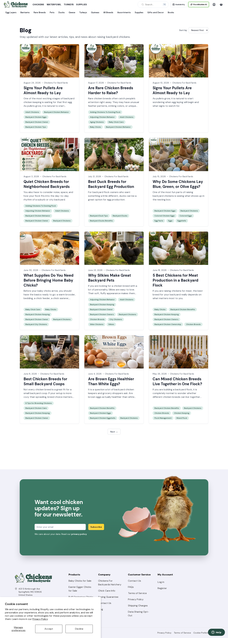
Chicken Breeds (97, 319)
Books (171, 12)
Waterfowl (54, 4)
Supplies (81, 4)
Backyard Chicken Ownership (167, 324)
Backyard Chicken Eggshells (102, 418)
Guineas (95, 12)
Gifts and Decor (155, 12)
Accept (49, 628)
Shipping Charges (138, 605)
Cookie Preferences (203, 632)
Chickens (38, 4)
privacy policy (79, 534)
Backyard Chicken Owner (36, 122)
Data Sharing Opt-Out (138, 613)
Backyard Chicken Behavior (56, 112)
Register (162, 588)
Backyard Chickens (62, 220)
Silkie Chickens (96, 324)
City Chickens (116, 319)
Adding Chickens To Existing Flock (105, 112)
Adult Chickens (32, 112)
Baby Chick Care (116, 122)
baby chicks (44, 290)
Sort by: (183, 30)
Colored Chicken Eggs (164, 216)
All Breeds (108, 12)
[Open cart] (221, 4)
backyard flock (183, 389)
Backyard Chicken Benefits (182, 309)
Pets (52, 12)
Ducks (61, 12)
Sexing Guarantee (108, 597)
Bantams (25, 12)
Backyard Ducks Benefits (101, 220)
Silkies (112, 289)
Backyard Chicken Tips (35, 127)
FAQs (131, 587)
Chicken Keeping (181, 413)
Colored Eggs (186, 216)
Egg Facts (158, 220)
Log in (161, 582)
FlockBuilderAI (200, 4)
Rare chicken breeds (99, 98)
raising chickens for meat (178, 290)
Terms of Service (137, 593)
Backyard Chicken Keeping (37, 314)
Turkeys (69, 4)
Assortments (124, 12)
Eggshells (181, 220)
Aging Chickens (97, 122)
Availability (180, 4)
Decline (79, 628)
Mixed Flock (182, 418)
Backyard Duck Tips (99, 216)
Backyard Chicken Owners (102, 314)
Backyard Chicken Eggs (36, 117)
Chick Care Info (106, 590)
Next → (114, 431)
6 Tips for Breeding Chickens (38, 403)
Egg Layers (11, 12)
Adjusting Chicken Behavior (102, 117)
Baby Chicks (95, 127)
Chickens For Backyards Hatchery (109, 582)
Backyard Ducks (120, 216)
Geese (72, 12)
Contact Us (104, 603)
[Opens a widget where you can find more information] (216, 632)
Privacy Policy (40, 619)
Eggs (170, 220)
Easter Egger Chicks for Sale (80, 588)
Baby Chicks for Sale (80, 580)
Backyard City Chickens (36, 324)
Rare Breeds (40, 12)
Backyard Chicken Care (36, 408)
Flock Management (163, 418)
